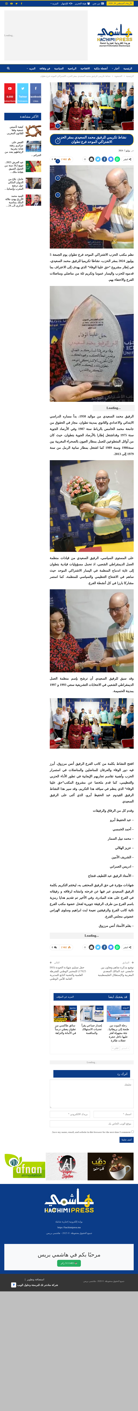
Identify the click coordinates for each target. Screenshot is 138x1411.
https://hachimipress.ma (69, 1227)
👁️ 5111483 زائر (69, 1263)
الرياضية (72, 68)
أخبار (116, 68)
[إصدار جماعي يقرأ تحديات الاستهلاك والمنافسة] (92, 1014)
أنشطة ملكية (101, 68)
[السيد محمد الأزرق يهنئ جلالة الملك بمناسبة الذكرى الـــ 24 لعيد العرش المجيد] (33, 200)
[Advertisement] (56, 35)
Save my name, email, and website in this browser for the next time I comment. (91, 1132)
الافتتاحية (85, 68)
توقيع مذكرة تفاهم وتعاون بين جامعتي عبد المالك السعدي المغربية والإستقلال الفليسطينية (116, 971)
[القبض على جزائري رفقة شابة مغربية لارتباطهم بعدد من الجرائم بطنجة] (33, 146)
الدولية (126, 1008)
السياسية (59, 68)
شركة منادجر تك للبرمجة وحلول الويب (37, 1285)
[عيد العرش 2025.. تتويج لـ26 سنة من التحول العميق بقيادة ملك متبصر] (33, 166)
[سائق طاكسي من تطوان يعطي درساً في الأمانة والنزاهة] (65, 1014)
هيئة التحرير (80, 3)
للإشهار (64, 3)
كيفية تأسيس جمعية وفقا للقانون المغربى (15, 130)
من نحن (96, 3)
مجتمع (99, 1008)
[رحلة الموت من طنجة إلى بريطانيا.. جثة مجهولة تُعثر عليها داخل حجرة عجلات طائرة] (118, 1014)
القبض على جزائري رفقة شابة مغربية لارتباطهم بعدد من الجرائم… (23, 148)
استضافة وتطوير (35, 1279)
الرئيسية (127, 68)
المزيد (55, 3)
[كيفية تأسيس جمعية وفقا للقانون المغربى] (33, 131)
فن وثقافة (45, 68)
